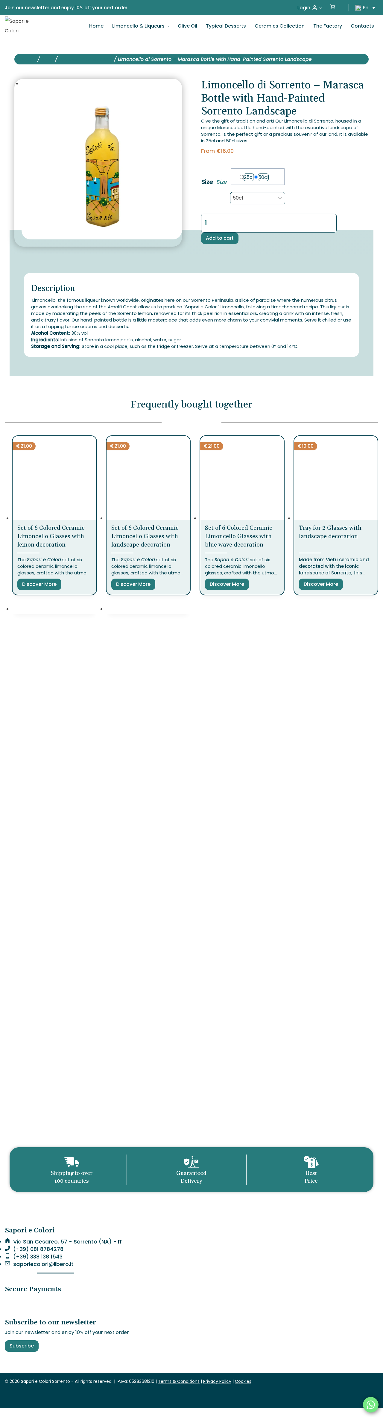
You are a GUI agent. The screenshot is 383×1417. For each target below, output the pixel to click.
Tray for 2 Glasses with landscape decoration (330, 532)
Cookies (243, 1381)
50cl (263, 177)
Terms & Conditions (179, 1381)
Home (96, 25)
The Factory (327, 25)
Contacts (362, 25)
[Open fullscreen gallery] (176, 233)
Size (207, 182)
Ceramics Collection (280, 25)
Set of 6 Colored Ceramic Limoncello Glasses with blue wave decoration (238, 536)
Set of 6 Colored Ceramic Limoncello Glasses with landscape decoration (145, 536)
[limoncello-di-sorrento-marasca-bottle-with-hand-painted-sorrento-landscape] (102, 159)
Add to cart (220, 238)
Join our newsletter (27, 7)
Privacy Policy (217, 1381)
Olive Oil (187, 25)
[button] (320, 8)
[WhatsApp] (371, 1405)
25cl (249, 177)
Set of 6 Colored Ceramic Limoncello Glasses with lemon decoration (51, 536)
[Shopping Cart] (332, 7)
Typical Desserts (226, 25)
